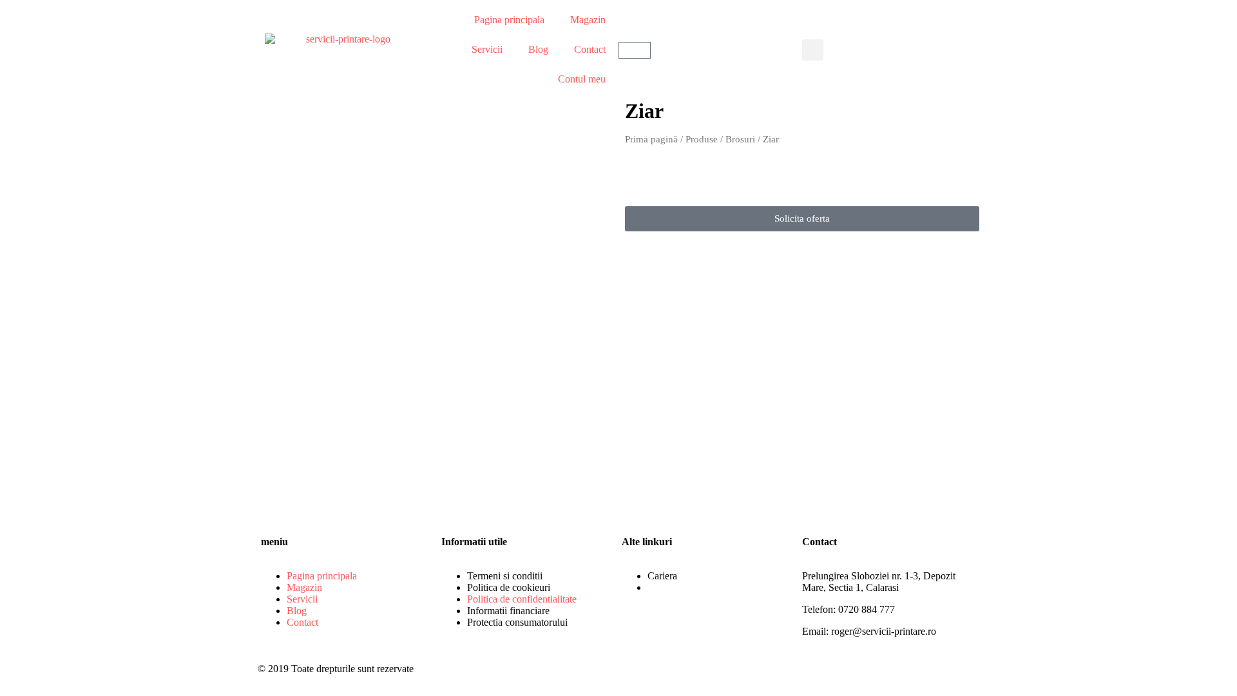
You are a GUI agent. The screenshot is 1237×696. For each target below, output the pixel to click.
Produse (702, 139)
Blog (538, 49)
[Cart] (634, 50)
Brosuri (740, 139)
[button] (812, 50)
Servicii (487, 49)
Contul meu (582, 78)
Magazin (588, 19)
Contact (590, 49)
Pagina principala (509, 19)
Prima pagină (651, 139)
